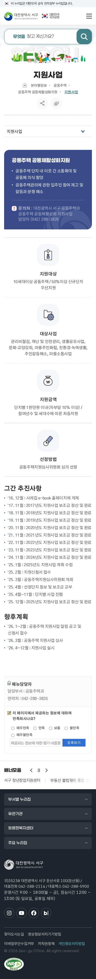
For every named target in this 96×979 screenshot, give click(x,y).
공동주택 (60, 85)
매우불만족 (23, 734)
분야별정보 (39, 85)
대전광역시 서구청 (21, 16)
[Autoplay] (39, 770)
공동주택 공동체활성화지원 (37, 91)
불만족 (74, 727)
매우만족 (22, 727)
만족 (41, 727)
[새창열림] (14, 964)
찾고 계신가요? (33, 36)
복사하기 (56, 103)
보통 (56, 727)
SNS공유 (42, 103)
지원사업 (71, 92)
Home (25, 85)
